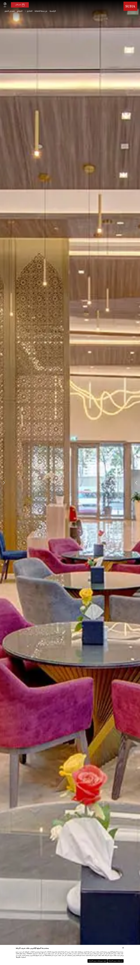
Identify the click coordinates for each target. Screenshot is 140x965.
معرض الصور (9, 11)
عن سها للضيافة (41, 11)
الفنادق (29, 11)
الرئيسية (53, 11)
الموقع (19, 11)
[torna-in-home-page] (130, 6)
